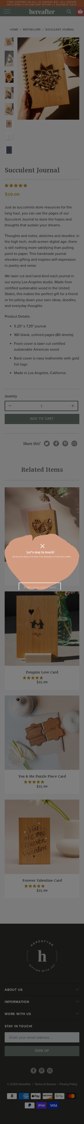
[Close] (42, 546)
